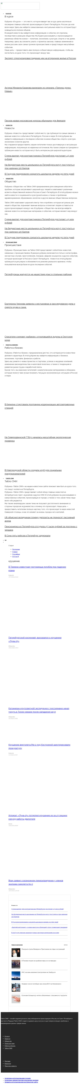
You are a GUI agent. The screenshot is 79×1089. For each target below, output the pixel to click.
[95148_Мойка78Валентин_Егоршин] (21, 332)
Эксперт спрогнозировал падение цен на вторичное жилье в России (40, 58)
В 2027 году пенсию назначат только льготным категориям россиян (35, 933)
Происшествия (11, 242)
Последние (16, 549)
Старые (14, 552)
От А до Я (15, 556)
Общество (9, 178)
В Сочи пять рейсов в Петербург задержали (27, 535)
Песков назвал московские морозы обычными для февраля (35, 120)
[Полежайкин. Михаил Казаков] (21, 83)
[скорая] (21, 299)
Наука (10, 823)
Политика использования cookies (18, 1078)
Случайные (16, 554)
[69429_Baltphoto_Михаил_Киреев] (21, 399)
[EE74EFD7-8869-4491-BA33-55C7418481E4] (24, 740)
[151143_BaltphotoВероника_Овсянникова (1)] (43, 875)
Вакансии (8, 1063)
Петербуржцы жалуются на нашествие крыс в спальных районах (38, 274)
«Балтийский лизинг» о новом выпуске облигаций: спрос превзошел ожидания (39, 927)
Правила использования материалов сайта (21, 1082)
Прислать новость (11, 1066)
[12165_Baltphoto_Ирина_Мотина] (21, 432)
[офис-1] (21, 465)
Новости (9, 125)
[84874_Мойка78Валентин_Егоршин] (21, 115)
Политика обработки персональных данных (21, 1080)
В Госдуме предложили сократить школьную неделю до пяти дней (39, 174)
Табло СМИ (10, 478)
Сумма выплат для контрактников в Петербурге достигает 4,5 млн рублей (37, 909)
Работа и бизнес (12, 345)
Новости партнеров (39, 944)
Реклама (7, 1061)
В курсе (8, 13)
